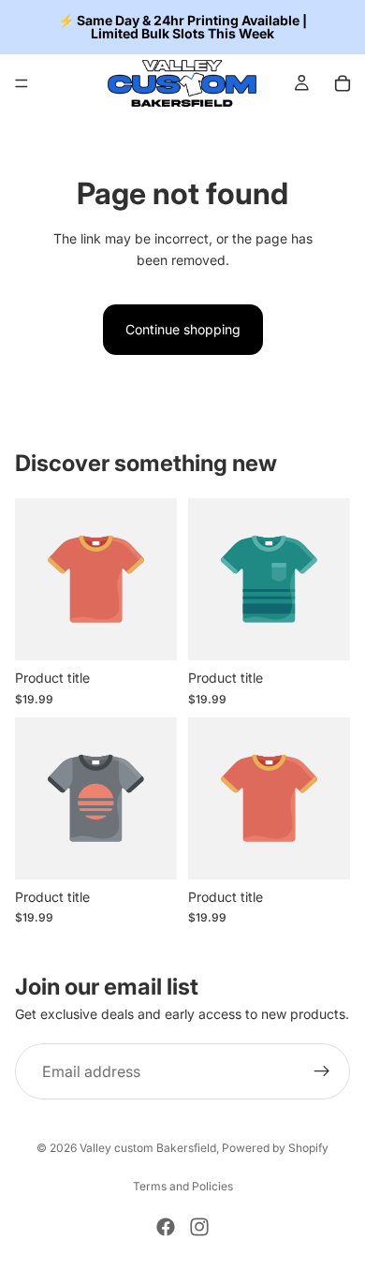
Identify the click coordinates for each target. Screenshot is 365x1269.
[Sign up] (322, 1072)
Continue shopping (183, 329)
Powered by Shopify (275, 1148)
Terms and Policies (183, 1186)
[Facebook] (165, 1227)
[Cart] (342, 83)
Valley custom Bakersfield (148, 1148)
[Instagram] (199, 1227)
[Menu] (21, 83)
